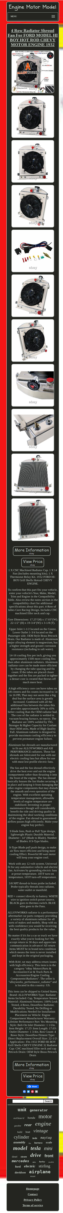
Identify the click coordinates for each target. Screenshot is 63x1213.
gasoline (17, 1126)
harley (42, 1161)
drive (35, 1155)
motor (45, 1116)
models (51, 1162)
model (20, 1148)
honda (31, 1117)
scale (49, 1142)
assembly (19, 1142)
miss (34, 1162)
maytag (46, 1138)
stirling (44, 1166)
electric (29, 1166)
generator (39, 1110)
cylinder (21, 1137)
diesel (14, 1156)
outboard (18, 1118)
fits (30, 1143)
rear (28, 1124)
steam (24, 1156)
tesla (36, 1148)
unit (22, 1109)
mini (48, 1148)
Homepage (32, 1188)
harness (38, 1142)
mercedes (20, 1161)
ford (18, 1166)
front (49, 1156)
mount (32, 1176)
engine (43, 1123)
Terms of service (33, 1205)
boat (28, 1131)
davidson (20, 1172)
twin (34, 1138)
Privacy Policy (33, 1199)
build (19, 1132)
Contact (33, 1194)
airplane (40, 1171)
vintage (40, 1130)
